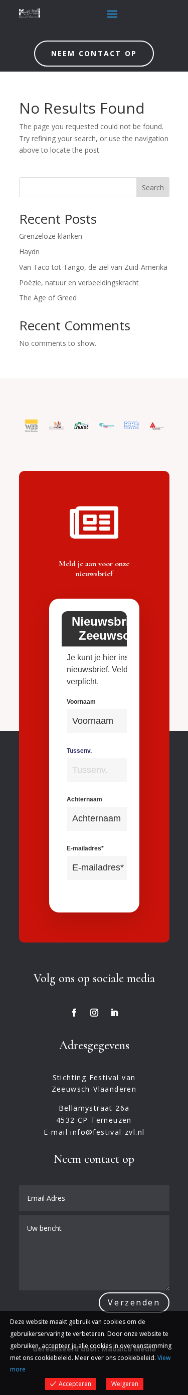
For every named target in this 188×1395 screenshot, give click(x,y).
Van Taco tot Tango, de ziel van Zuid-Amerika (93, 267)
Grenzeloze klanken (50, 236)
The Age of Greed (48, 297)
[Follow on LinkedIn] (114, 1013)
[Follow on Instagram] (94, 1013)
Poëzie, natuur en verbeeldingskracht (79, 282)
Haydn (29, 251)
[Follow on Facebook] (74, 1013)
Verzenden (134, 1302)
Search (153, 187)
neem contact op (94, 53)
